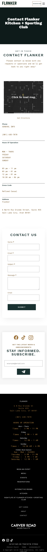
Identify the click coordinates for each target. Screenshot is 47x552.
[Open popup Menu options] (43, 4)
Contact (23, 515)
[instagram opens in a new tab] (7, 540)
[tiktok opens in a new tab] (11, 540)
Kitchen (23, 493)
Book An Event (23, 469)
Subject (11, 264)
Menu (23, 473)
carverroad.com (15, 544)
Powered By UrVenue (30, 544)
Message (12, 275)
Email (11, 253)
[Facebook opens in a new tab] (16, 339)
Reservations (23, 482)
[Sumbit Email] (23, 372)
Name (11, 242)
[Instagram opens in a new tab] (31, 339)
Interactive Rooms (23, 489)
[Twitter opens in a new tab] (23, 339)
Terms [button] (24, 547)
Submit (22, 307)
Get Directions (23, 118)
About (23, 511)
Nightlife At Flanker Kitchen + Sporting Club (23, 499)
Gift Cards (23, 507)
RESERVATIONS (37, 3)
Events (23, 478)
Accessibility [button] (34, 547)
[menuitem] (23, 469)
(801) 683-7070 (9, 134)
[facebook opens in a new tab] (3, 540)
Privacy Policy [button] (13, 547)
